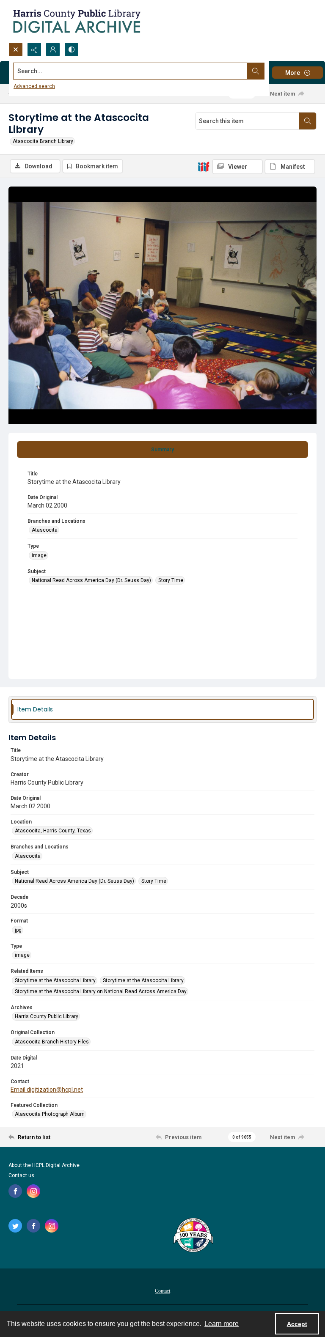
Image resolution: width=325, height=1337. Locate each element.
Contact (162, 1291)
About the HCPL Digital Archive (44, 1165)
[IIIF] (203, 166)
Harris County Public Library (46, 1016)
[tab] (162, 450)
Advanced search (34, 86)
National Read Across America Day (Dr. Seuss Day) (91, 580)
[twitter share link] (15, 1226)
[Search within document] (307, 121)
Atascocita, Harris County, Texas (53, 831)
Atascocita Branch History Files (52, 1042)
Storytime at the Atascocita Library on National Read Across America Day (101, 991)
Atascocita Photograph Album (50, 1114)
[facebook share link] (15, 1191)
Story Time (170, 580)
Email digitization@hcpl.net (47, 1089)
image (39, 555)
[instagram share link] (33, 1191)
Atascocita (45, 530)
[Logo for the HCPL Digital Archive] (76, 21)
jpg (18, 930)
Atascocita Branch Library (43, 141)
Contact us (21, 1175)
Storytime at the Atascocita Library (55, 980)
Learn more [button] (221, 1323)
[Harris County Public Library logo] (193, 1236)
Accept (297, 1324)
